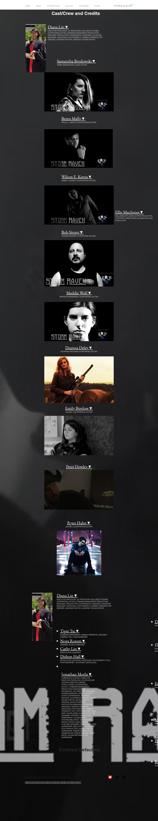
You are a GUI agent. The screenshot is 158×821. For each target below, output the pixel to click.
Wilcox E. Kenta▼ (76, 176)
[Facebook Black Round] (117, 777)
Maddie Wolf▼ (79, 293)
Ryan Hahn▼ (79, 523)
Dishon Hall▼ (72, 656)
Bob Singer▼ (72, 232)
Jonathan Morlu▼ (76, 674)
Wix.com (67, 777)
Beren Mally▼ (73, 118)
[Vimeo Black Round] (124, 777)
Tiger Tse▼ (69, 631)
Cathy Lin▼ (70, 648)
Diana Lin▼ (58, 27)
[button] (133, 5)
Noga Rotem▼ (73, 641)
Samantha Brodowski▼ (76, 61)
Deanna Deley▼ (79, 347)
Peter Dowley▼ (79, 466)
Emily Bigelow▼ (79, 408)
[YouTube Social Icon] (110, 777)
